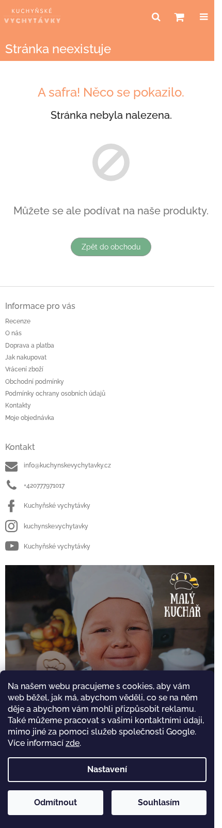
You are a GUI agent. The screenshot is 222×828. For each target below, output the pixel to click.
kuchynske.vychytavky (56, 526)
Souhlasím (159, 802)
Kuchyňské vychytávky (57, 505)
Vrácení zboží (24, 369)
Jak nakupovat (25, 357)
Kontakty (18, 405)
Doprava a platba (29, 345)
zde (73, 743)
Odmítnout (55, 802)
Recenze (17, 321)
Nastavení (107, 769)
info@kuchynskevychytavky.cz (67, 465)
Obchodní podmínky (34, 381)
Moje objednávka (29, 417)
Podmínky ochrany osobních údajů (55, 393)
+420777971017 (44, 485)
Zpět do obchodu (111, 247)
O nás (13, 333)
